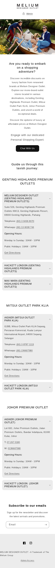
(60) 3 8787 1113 (25, 344)
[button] (27, 13)
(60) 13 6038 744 (25, 227)
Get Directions (12, 253)
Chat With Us (27, 148)
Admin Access (27, 560)
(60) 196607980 (24, 350)
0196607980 (14, 448)
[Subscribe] (46, 524)
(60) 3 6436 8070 (25, 221)
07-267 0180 (13, 442)
